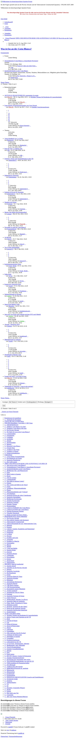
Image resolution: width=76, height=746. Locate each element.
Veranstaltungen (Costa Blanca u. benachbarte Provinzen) (21, 61)
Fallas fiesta (7, 274)
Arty (8, 730)
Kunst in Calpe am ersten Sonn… (27, 66)
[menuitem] (6, 27)
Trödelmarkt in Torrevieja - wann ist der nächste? (18, 386)
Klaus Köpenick (24, 125)
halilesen (13, 730)
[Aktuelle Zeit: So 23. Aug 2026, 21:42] (5, 41)
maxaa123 (10, 249)
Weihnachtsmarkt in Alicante (12, 294)
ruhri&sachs (10, 388)
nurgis (21, 301)
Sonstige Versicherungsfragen (40, 107)
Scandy (11, 286)
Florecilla (22, 224)
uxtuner (9, 214)
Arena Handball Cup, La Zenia (13, 138)
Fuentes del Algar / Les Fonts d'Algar (15, 376)
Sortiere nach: (22, 402)
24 (9, 120)
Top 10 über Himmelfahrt (11, 247)
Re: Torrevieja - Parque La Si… (26, 76)
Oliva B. (9, 97)
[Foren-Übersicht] (16, 1)
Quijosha (9, 204)
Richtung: (41, 402)
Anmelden (7, 33)
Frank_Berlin (12, 266)
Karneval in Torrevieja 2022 (12, 284)
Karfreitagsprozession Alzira (12, 264)
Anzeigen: (5, 402)
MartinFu (22, 234)
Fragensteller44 (11, 229)
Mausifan (11, 306)
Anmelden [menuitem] (7, 28)
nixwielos (22, 351)
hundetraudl (23, 336)
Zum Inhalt (4, 19)
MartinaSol (10, 140)
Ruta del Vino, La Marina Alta (13, 148)
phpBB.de (21, 733)
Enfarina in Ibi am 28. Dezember (14, 192)
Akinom (9, 326)
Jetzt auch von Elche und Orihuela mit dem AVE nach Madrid (22, 314)
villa (12, 67)
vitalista (9, 296)
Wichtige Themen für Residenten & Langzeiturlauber (46, 97)
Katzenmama (12, 177)
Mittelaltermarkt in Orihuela (12, 339)
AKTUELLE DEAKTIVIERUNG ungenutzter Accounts (21, 95)
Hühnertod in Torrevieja (11, 175)
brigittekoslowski (25, 311)
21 (9, 115)
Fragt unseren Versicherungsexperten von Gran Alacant (20, 105)
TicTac (11, 276)
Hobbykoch (14, 77)
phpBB (10, 727)
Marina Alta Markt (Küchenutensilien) (15, 212)
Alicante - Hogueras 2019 (12, 324)
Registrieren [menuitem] (7, 30)
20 (9, 114)
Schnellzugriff (8, 22)
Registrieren (7, 35)
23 (9, 119)
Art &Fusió (7, 237)
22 (9, 117)
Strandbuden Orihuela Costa (12, 354)
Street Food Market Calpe (12, 304)
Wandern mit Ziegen (10, 202)
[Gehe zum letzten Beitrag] (25, 102)
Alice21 (9, 239)
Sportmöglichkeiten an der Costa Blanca (16, 71)
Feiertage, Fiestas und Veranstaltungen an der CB (18, 158)
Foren (6, 23)
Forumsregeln (5, 53)
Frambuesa (23, 291)
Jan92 (8, 356)
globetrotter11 (13, 160)
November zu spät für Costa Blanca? (15, 227)
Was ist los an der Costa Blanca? (16, 49)
